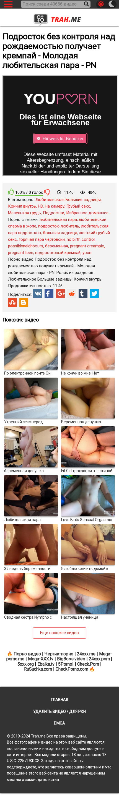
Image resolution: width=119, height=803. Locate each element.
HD (40, 206)
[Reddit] (71, 293)
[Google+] (60, 293)
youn (86, 252)
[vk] (37, 293)
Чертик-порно (59, 653)
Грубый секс (78, 206)
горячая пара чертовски (42, 239)
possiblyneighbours (25, 246)
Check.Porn (88, 664)
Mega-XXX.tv (40, 658)
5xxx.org (25, 664)
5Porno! (66, 664)
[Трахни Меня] (59, 18)
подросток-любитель (58, 226)
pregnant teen (20, 252)
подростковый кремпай (58, 252)
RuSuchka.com (38, 669)
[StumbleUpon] (12, 302)
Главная (59, 699)
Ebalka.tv (46, 664)
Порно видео (27, 653)
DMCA (59, 723)
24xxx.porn (99, 658)
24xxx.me (86, 653)
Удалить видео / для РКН (59, 711)
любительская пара (58, 219)
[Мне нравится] (11, 191)
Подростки (53, 212)
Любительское (49, 199)
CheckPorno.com (72, 669)
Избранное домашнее (87, 212)
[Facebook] (49, 293)
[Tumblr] (83, 293)
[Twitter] (94, 293)
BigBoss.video (71, 658)
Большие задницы (83, 199)
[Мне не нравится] (47, 192)
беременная (56, 246)
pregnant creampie (87, 246)
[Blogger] (23, 302)
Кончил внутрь (22, 206)
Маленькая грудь (24, 212)
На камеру (54, 206)
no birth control (81, 239)
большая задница (60, 232)
